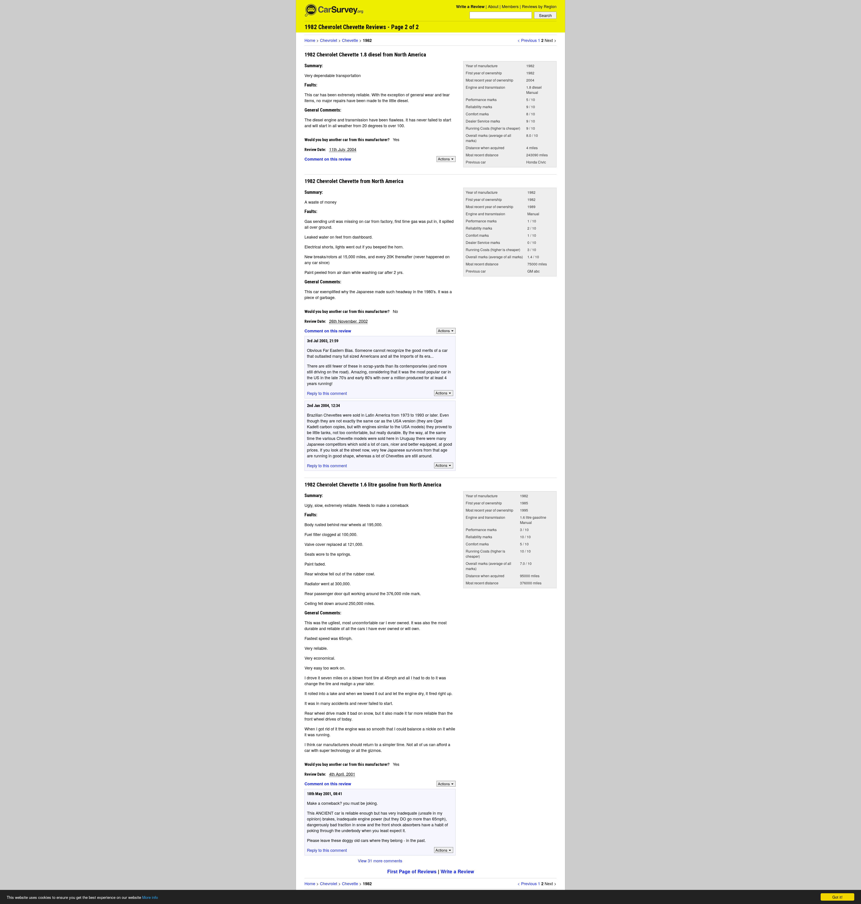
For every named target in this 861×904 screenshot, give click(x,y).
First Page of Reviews (412, 871)
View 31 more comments (380, 860)
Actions (444, 158)
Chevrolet (328, 40)
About (493, 6)
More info (150, 897)
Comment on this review (327, 159)
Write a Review (470, 6)
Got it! (837, 897)
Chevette (350, 40)
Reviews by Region (539, 6)
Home (309, 40)
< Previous (527, 40)
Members (510, 6)
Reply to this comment (327, 393)
